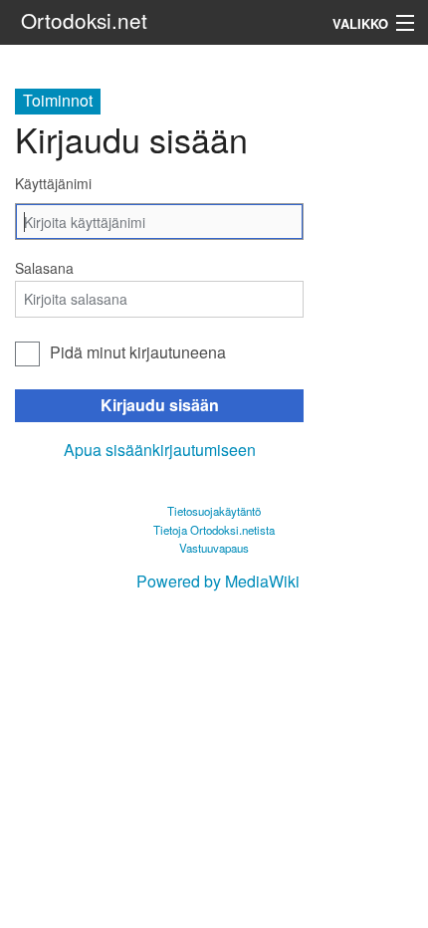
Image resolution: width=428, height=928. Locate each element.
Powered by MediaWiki (218, 581)
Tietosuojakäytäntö (214, 511)
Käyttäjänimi (53, 183)
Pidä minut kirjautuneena (138, 352)
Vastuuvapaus (214, 548)
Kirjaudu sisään (160, 404)
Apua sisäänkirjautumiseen (160, 449)
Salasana (44, 268)
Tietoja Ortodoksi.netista (214, 530)
